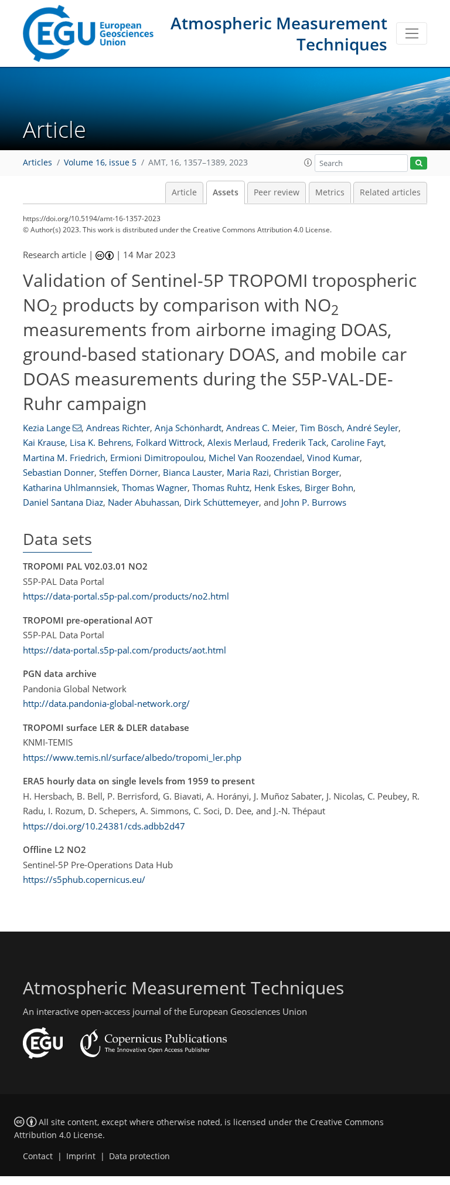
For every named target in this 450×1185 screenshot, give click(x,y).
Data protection (139, 1156)
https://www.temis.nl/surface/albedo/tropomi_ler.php (132, 757)
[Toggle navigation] (411, 33)
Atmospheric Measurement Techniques (279, 33)
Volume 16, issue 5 (100, 162)
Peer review (276, 192)
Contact (38, 1156)
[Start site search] (418, 163)
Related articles (390, 192)
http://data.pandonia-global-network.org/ (106, 703)
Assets (225, 192)
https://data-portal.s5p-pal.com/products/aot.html (124, 650)
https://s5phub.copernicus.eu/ (84, 879)
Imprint (81, 1156)
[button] (308, 162)
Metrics (330, 192)
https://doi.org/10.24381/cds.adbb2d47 (104, 826)
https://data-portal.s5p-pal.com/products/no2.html (126, 596)
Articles (37, 162)
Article (184, 192)
